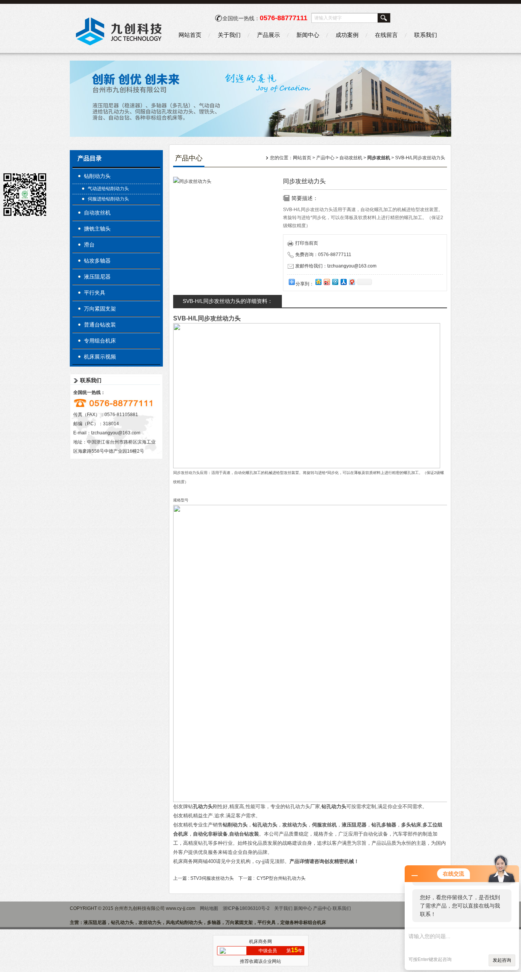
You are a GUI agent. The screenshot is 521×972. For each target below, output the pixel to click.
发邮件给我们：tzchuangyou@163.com (335, 266)
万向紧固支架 (100, 309)
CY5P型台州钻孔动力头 (281, 878)
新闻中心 (307, 35)
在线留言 (386, 35)
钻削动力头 (97, 176)
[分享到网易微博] (351, 282)
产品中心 (325, 157)
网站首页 (189, 35)
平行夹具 (94, 293)
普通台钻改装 (100, 325)
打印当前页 (306, 243)
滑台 (89, 245)
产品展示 (268, 35)
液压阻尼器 (97, 277)
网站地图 (209, 908)
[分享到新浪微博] (326, 282)
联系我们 (425, 35)
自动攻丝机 (97, 213)
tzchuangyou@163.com (115, 433)
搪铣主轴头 (97, 229)
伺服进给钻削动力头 (108, 199)
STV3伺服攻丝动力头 (212, 878)
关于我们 (229, 35)
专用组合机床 (100, 341)
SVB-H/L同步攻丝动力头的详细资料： (228, 301)
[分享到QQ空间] (318, 282)
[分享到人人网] (343, 282)
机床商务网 (260, 941)
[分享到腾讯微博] (335, 282)
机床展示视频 (100, 357)
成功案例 (347, 35)
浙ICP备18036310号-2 (246, 908)
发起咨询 (502, 960)
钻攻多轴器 (97, 261)
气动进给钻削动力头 (108, 188)
